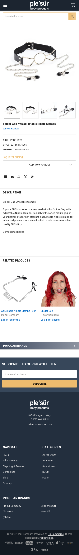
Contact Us (9, 471)
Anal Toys (47, 460)
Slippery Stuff (48, 505)
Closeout (8, 511)
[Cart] (74, 5)
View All (45, 511)
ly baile (7, 517)
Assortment (48, 466)
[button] (39, 164)
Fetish (45, 477)
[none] (39, 61)
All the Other (49, 454)
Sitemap (7, 483)
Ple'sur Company (12, 505)
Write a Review (11, 128)
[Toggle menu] (5, 5)
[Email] (12, 177)
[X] (25, 177)
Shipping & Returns (13, 466)
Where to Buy (10, 460)
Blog (5, 477)
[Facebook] (5, 177)
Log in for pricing (13, 156)
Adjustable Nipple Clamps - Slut (18, 310)
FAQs (6, 454)
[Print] (19, 177)
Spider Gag (47, 310)
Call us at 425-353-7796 (39, 424)
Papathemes (46, 537)
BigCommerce (56, 533)
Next (75, 297)
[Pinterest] (32, 177)
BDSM (45, 471)
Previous (4, 297)
